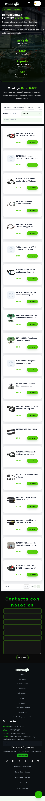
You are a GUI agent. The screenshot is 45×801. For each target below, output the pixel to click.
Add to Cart (32, 142)
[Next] (38, 586)
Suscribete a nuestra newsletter (14, 739)
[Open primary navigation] (29, 3)
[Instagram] (13, 761)
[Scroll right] (40, 107)
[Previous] (34, 586)
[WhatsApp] (38, 761)
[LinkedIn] (32, 761)
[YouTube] (25, 761)
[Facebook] (7, 761)
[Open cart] (38, 794)
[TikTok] (19, 761)
